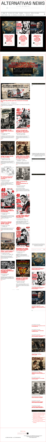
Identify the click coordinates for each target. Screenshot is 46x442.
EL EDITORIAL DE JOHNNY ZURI (22, 219)
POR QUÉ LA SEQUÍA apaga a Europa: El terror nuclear (6, 223)
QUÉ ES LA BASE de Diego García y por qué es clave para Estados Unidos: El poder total (8, 38)
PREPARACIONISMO (20, 186)
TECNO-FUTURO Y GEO (37, 45)
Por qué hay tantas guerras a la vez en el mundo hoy (14, 101)
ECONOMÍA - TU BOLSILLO (22, 160)
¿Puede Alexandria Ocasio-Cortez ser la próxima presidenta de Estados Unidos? (23, 38)
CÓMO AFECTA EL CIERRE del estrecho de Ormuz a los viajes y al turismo (23, 157)
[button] (44, 249)
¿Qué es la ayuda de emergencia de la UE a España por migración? (22, 131)
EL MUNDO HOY (4, 13)
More (1, 106)
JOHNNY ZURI (10, 42)
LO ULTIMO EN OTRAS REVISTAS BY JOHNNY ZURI (38, 411)
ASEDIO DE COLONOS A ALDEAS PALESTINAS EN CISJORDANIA (7, 210)
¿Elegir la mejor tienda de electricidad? (7, 156)
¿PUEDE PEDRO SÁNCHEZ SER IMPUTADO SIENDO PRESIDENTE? (23, 216)
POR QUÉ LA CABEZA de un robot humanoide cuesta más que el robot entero (37, 38)
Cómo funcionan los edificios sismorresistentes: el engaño (22, 183)
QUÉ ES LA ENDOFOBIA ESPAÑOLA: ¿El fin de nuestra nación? (22, 279)
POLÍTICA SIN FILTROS (13, 13)
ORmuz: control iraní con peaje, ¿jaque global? (7, 251)
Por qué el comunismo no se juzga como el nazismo (7, 177)
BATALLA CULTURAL (35, 13)
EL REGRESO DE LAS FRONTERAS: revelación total (7, 131)
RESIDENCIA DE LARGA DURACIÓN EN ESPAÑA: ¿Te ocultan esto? (22, 249)
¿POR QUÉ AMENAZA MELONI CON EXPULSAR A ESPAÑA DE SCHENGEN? (7, 271)
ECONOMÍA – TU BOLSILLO (24, 13)
